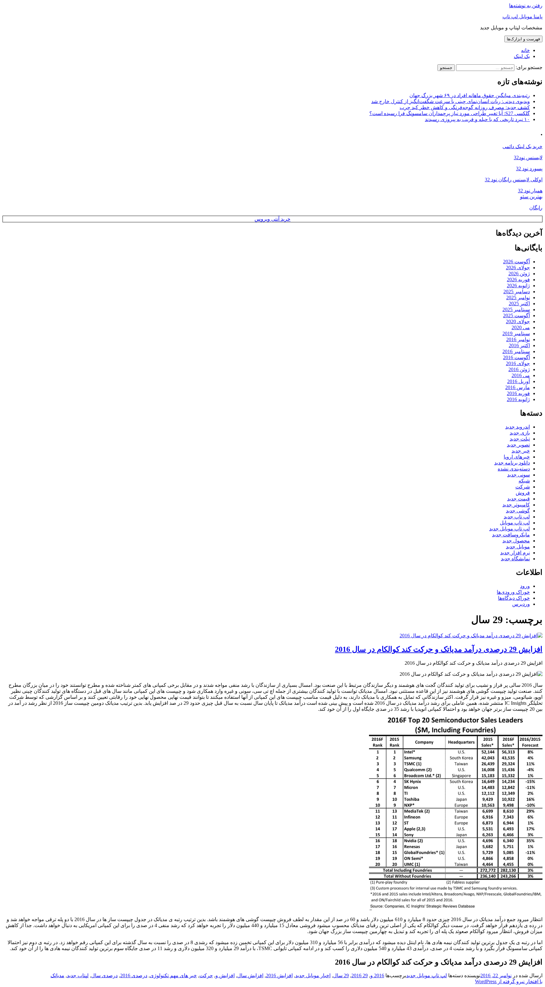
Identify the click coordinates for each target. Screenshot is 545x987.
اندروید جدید (517, 426)
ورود (525, 586)
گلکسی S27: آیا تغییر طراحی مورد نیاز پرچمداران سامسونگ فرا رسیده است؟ (449, 113)
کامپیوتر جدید (516, 504)
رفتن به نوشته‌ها (525, 5)
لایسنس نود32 (528, 157)
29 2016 (359, 975)
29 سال (341, 975)
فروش (523, 492)
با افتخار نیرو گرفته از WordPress (508, 981)
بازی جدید (520, 432)
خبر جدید (521, 450)
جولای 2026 (518, 267)
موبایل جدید (518, 546)
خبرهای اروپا (517, 456)
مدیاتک (57, 975)
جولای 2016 (518, 363)
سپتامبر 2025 (516, 309)
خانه (525, 50)
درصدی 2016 (133, 975)
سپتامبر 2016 (516, 351)
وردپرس (521, 604)
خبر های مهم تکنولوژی (173, 975)
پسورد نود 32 (529, 168)
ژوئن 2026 (519, 273)
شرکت (522, 486)
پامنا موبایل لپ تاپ (522, 16)
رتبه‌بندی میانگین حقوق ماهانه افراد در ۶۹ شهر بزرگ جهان (469, 95)
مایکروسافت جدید (511, 534)
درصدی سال (104, 975)
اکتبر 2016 (519, 345)
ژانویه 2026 (518, 285)
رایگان (535, 207)
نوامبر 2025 (518, 297)
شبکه (524, 480)
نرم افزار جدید (515, 552)
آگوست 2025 (516, 315)
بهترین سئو (531, 196)
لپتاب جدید (78, 975)
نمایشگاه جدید (515, 558)
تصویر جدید (518, 444)
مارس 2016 (517, 387)
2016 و (377, 975)
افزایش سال (250, 975)
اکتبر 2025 (519, 303)
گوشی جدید (518, 510)
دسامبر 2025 (516, 291)
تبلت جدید (520, 438)
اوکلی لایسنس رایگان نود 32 (513, 179)
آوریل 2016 (518, 381)
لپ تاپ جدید (517, 516)
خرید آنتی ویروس (272, 219)
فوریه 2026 (518, 279)
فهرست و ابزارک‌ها (523, 39)
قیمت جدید (518, 498)
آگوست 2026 (516, 261)
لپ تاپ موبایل (515, 522)
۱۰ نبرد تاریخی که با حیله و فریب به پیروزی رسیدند (477, 119)
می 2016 (521, 375)
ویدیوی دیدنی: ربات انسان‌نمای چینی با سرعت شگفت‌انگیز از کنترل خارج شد (450, 101)
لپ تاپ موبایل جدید (509, 528)
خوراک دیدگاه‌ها (514, 598)
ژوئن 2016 (519, 369)
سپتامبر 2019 (516, 333)
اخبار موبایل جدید (313, 975)
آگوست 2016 (516, 357)
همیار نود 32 (530, 190)
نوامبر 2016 (518, 339)
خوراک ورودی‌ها (513, 592)
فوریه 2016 (518, 393)
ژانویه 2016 (518, 399)
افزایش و (225, 975)
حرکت (206, 975)
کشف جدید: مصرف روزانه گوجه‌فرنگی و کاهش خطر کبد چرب (465, 107)
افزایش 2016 (279, 975)
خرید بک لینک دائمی (522, 146)
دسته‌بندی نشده (514, 468)
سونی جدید (518, 474)
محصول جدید (516, 540)
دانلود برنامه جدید (512, 462)
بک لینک (522, 56)
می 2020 (521, 327)
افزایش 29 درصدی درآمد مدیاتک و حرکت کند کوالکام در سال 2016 (438, 649)
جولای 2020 (518, 321)
